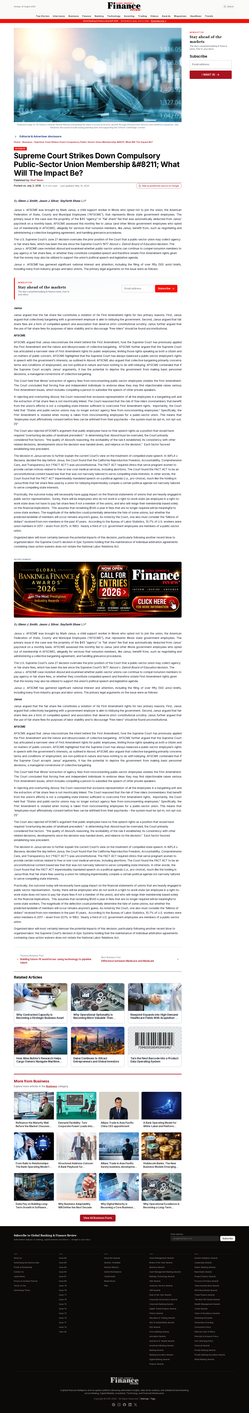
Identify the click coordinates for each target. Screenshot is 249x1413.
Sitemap (144, 1398)
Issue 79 (63, 1286)
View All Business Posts (97, 1218)
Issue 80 (63, 1281)
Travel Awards (201, 1309)
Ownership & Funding (204, 1322)
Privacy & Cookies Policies (26, 1281)
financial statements (120, 494)
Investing (129, 16)
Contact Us (19, 1272)
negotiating (169, 228)
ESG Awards (154, 1327)
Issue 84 (63, 1263)
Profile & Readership (23, 1267)
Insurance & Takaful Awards (162, 1341)
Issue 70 (63, 1327)
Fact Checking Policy (204, 1341)
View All (62, 1332)
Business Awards (157, 1267)
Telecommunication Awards (207, 1286)
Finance (86, 16)
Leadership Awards (203, 1263)
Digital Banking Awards (159, 1359)
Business (73, 16)
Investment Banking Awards (161, 1345)
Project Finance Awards (205, 1276)
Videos (154, 16)
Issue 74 (62, 1309)
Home (17, 142)
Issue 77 (63, 1295)
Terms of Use (20, 1286)
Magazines (180, 16)
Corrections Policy (203, 1327)
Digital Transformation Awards (162, 1309)
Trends (209, 16)
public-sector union (142, 239)
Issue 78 (63, 1290)
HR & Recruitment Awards (206, 1290)
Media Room (109, 1281)
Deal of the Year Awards (160, 1295)
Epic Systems (85, 542)
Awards (166, 16)
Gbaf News (36, 180)
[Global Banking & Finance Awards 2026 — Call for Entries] (98, 590)
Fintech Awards (156, 1313)
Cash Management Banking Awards (165, 1272)
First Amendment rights (116, 315)
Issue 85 (63, 1258)
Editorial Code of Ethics (205, 1332)
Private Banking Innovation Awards (210, 1355)
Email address (177, 1234)
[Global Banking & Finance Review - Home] (124, 6)
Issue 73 (63, 1313)
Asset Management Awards (161, 1258)
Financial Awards (202, 1345)
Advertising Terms (22, 1290)
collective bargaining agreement (54, 232)
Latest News (19, 1276)
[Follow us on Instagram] (119, 1404)
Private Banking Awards (205, 1350)
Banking (99, 16)
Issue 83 (63, 1267)
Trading (142, 16)
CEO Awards (155, 1281)
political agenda (113, 478)
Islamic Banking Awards (205, 1267)
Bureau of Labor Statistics (127, 521)
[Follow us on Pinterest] (113, 1404)
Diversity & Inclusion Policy (206, 1336)
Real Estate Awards (203, 1272)
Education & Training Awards (162, 1318)
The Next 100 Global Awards (207, 1299)
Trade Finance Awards (205, 1295)
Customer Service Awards (161, 1286)
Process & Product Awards (207, 1281)
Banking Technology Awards (162, 1276)
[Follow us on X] (135, 1404)
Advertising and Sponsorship (26, 1263)
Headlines (195, 16)
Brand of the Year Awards (160, 1263)
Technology (114, 16)
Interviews (59, 16)
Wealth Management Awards (207, 1304)
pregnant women (162, 464)
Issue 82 (63, 1272)
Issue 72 (63, 1318)
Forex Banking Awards (159, 1332)
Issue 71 (62, 1322)
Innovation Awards (157, 1336)
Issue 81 (62, 1276)
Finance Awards (156, 1364)
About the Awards (112, 1258)
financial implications (36, 507)
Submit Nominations (112, 1272)
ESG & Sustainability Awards (161, 1322)
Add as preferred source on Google (160, 186)
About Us (18, 1258)
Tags (152, 1398)
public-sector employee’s (157, 355)
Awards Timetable (112, 1263)
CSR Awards (154, 1290)
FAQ (106, 1286)
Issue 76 (63, 1299)
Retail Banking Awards (204, 1359)
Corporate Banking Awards (161, 1304)
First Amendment (150, 253)
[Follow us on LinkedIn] (130, 1404)
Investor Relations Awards (206, 1258)
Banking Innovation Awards (161, 1355)
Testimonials (109, 1276)
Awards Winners (111, 1267)
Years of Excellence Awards (207, 1313)
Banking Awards (156, 1350)
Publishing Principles (204, 1318)
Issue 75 (63, 1304)
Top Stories (42, 16)
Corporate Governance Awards (163, 1299)
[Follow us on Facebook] (124, 1404)
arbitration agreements (163, 542)
